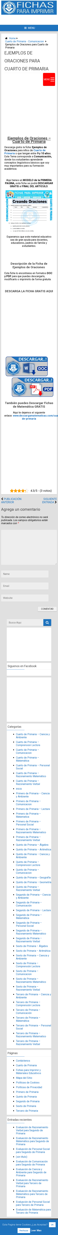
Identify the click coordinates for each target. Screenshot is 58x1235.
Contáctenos (23, 1060)
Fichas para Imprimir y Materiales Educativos (28, 1072)
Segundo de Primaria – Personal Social (29, 924)
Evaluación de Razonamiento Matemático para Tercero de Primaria (32, 1194)
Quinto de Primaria (26, 1096)
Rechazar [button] (23, 1230)
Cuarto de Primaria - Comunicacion (24, 41)
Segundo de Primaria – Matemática (29, 916)
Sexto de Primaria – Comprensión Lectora (28, 965)
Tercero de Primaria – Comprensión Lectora (28, 1004)
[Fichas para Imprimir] (29, 13)
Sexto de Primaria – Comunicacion (27, 973)
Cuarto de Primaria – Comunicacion (27, 751)
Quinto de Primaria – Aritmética (33, 849)
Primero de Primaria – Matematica (28, 815)
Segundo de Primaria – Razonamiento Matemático (31, 932)
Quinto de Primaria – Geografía (33, 877)
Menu (31, 27)
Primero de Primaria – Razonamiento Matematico (31, 831)
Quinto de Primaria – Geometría (33, 882)
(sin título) (21, 1156)
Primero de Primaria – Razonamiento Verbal (28, 838)
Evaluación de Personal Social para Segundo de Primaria (33, 1150)
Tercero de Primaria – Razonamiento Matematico (31, 1035)
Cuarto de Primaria (26, 1065)
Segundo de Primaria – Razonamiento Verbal (29, 940)
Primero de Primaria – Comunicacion (28, 803)
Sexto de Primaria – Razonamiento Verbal (28, 988)
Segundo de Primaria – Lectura (33, 910)
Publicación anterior (11, 500)
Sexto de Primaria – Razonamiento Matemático (31, 980)
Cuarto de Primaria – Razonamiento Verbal (28, 782)
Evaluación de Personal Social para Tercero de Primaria (33, 1203)
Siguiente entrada (49, 500)
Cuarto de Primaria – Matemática (27, 759)
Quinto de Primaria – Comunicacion (27, 871)
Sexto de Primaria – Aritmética (33, 950)
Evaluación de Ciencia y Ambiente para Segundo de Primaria (31, 1172)
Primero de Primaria (27, 1092)
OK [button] (52, 1224)
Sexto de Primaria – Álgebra (32, 946)
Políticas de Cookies (27, 1082)
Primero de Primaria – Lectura (33, 809)
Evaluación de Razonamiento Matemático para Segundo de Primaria (32, 1141)
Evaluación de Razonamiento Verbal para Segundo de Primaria (32, 1130)
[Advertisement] (30, 19)
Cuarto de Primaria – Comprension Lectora (28, 744)
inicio (19, 788)
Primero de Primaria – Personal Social (28, 823)
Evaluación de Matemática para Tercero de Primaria (33, 1211)
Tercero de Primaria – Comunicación (28, 1011)
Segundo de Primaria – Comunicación (29, 904)
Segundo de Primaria (27, 1101)
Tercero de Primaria (27, 1110)
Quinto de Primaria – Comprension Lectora (28, 863)
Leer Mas (36, 1230)
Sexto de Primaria (26, 1106)
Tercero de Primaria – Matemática (28, 1019)
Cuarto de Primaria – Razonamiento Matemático (31, 775)
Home (12, 38)
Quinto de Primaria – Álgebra (32, 844)
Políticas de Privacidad (29, 1087)
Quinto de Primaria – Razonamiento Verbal (28, 888)
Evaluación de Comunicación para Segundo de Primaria (32, 1163)
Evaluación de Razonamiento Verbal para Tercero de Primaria (32, 1183)
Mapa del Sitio (24, 1077)
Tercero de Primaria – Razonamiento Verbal (28, 1043)
